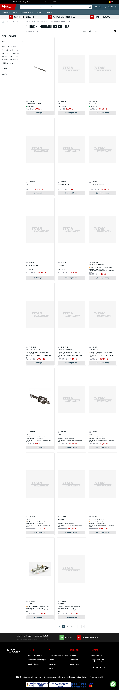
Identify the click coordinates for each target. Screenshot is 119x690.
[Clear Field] (90, 7)
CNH (4, 74)
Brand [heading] (4, 69)
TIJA (59, 104)
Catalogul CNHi (33, 664)
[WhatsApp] (113, 684)
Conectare (74, 660)
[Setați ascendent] (115, 31)
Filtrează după (86, 31)
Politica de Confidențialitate (77, 677)
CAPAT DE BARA (95, 349)
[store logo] (8, 7)
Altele (51, 669)
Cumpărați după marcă (36, 655)
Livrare (51, 660)
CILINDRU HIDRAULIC (65, 184)
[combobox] (56, 7)
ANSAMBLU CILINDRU (96, 265)
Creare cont (74, 664)
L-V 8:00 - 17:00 (97, 662)
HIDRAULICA (29, 22)
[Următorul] (83, 626)
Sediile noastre (96, 655)
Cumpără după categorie (37, 660)
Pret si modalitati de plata (58, 655)
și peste (9, 63)
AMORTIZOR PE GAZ (33, 104)
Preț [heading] (3, 41)
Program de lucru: (97, 660)
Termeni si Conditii (96, 677)
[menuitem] (10, 12)
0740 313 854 (68, 638)
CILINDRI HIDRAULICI (42, 22)
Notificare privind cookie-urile (54, 677)
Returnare (52, 664)
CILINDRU (92, 104)
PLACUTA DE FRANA (33, 349)
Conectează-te (98, 7)
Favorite (110, 7)
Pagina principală (3, 22)
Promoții (49, 12)
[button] (52, 40)
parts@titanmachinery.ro (90, 638)
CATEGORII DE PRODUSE (14, 22)
